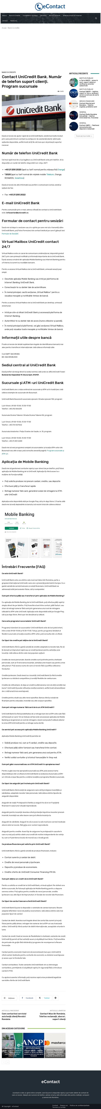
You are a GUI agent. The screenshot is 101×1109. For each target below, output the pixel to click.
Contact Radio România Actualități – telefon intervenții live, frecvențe (88, 116)
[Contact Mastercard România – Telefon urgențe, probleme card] (55, 1045)
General (82, 112)
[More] (55, 998)
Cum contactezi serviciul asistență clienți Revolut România (14, 1016)
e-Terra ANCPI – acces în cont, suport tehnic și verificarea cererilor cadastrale (12, 1053)
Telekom (50, 174)
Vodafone (19, 178)
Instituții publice (12, 1048)
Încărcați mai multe (83, 136)
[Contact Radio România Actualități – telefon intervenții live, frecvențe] (73, 115)
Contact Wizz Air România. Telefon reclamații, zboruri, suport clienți (52, 1016)
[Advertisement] (50, 48)
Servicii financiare (54, 1050)
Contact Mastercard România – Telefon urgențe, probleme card (55, 1054)
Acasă (4, 28)
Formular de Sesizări (10, 234)
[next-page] (7, 1062)
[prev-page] (3, 1062)
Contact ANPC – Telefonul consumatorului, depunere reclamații (89, 127)
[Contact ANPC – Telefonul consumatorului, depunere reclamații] (73, 126)
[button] (96, 18)
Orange (61, 169)
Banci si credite (13, 28)
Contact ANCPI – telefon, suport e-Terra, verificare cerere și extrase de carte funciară (33, 1053)
